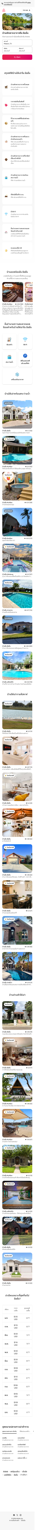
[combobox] (17, 44)
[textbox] (10, 51)
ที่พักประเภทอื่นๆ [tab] (25, 1431)
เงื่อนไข (23, 1520)
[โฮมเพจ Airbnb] (3, 10)
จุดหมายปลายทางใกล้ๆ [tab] (9, 1431)
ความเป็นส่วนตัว (14, 1520)
